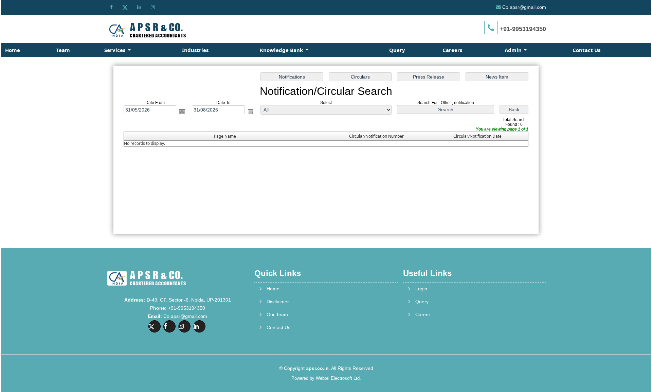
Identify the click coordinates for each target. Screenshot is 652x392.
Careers (452, 50)
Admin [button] (514, 50)
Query (397, 50)
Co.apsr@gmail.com (524, 7)
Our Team (277, 314)
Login (421, 288)
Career (422, 314)
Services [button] (115, 50)
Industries (195, 50)
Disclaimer (278, 301)
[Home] (146, 30)
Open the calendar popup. (182, 111)
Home (12, 50)
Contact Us (586, 50)
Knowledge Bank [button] (282, 50)
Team (63, 50)
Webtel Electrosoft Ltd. (338, 378)
